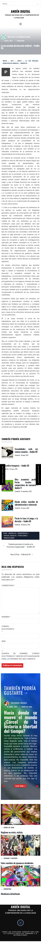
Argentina (20, 41)
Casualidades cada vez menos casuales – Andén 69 (26, 450)
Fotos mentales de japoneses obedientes (17, 863)
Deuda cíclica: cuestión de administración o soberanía (26, 503)
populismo (22, 536)
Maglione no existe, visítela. (12, 832)
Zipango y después (10, 858)
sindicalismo (9, 538)
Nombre (6, 617)
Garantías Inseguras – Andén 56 (16, 465)
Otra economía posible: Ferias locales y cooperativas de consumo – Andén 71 (26, 483)
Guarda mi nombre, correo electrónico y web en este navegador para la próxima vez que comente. (20, 656)
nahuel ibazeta (10, 536)
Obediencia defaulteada (10, 893)
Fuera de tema (27, 707)
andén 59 (12, 533)
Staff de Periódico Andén (20, 37)
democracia (23, 533)
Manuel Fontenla (20, 703)
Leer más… (20, 786)
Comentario (8, 585)
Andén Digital (20, 11)
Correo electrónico (7, 629)
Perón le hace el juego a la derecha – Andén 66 (26, 520)
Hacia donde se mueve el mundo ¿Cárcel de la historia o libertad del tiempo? (20, 721)
